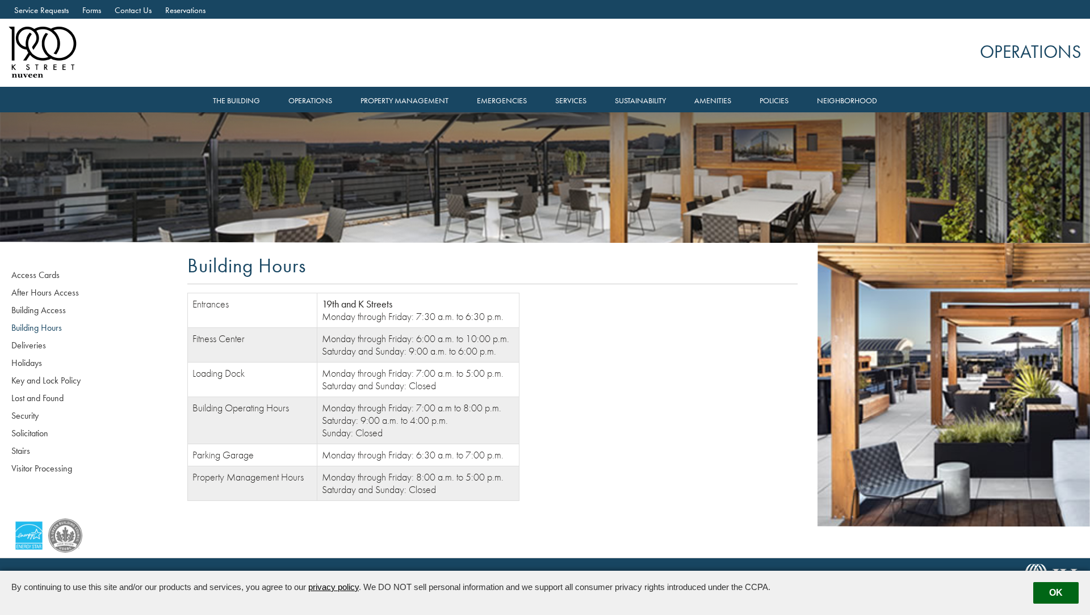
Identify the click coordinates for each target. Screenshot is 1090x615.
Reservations (185, 10)
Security (25, 416)
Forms (91, 10)
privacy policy (333, 587)
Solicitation (29, 433)
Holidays (26, 363)
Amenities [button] (712, 101)
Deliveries (28, 345)
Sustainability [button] (640, 101)
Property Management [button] (404, 101)
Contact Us (133, 10)
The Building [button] (236, 101)
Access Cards (35, 275)
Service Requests (41, 10)
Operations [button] (310, 101)
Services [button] (570, 101)
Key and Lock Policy (46, 380)
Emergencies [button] (502, 101)
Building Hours (36, 328)
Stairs (20, 451)
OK (1056, 592)
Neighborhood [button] (847, 101)
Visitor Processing (41, 468)
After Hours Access (45, 292)
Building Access (38, 310)
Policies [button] (774, 101)
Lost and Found (37, 398)
